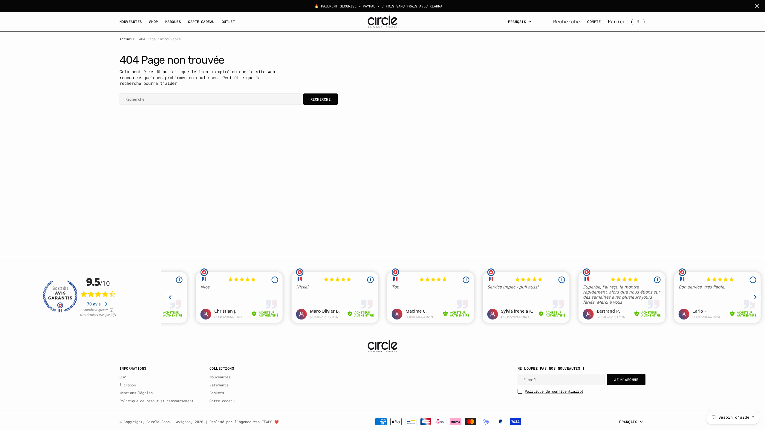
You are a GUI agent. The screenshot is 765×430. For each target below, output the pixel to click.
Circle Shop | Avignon (169, 421)
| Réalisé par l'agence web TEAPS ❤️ (242, 421)
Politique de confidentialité (554, 391)
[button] (626, 21)
